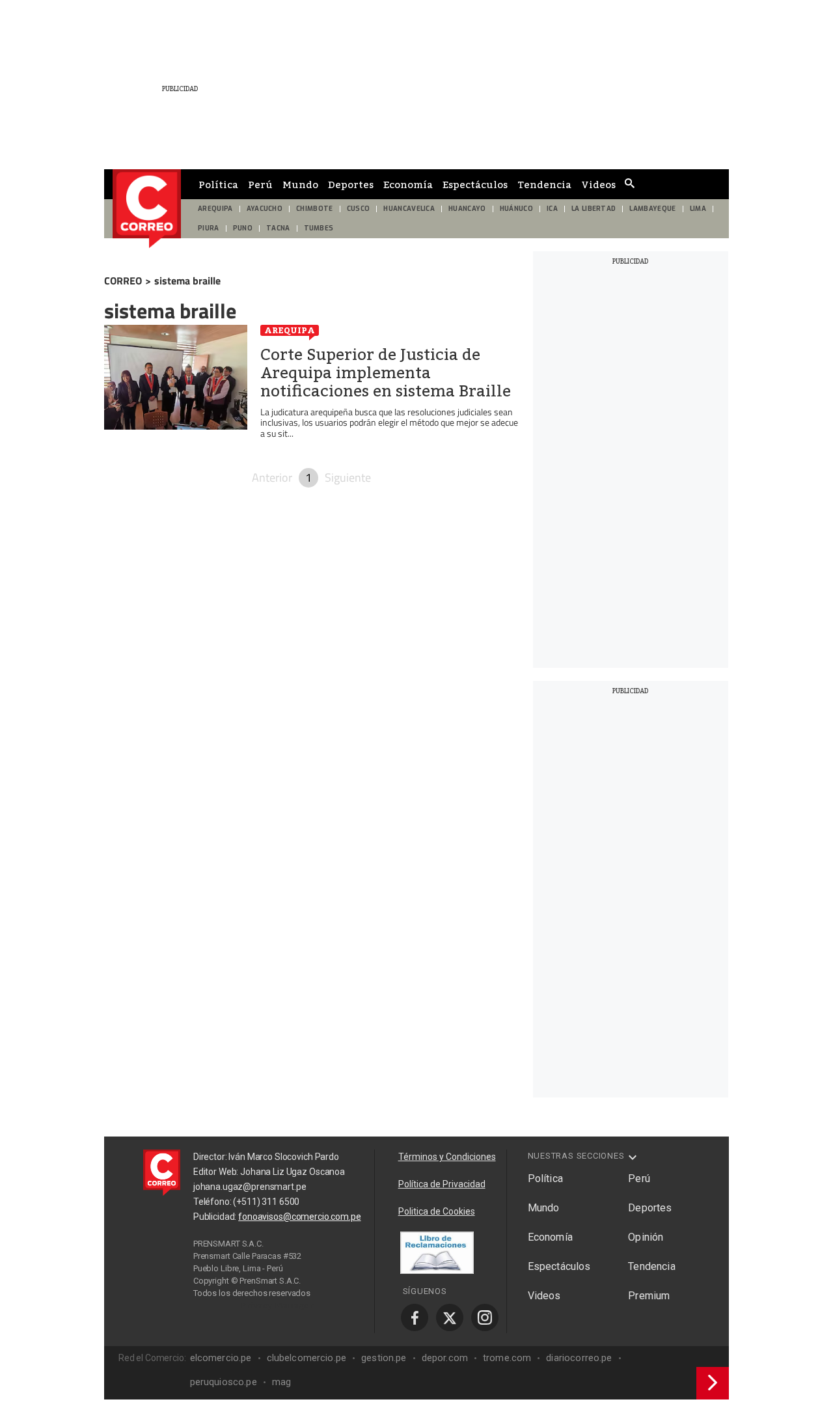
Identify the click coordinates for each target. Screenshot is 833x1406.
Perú (260, 184)
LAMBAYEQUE (652, 208)
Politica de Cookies (436, 1211)
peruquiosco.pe (223, 1382)
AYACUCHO (265, 208)
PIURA (208, 228)
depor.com (445, 1358)
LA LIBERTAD (593, 208)
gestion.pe (384, 1358)
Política (218, 184)
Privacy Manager (277, 1305)
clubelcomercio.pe (307, 1358)
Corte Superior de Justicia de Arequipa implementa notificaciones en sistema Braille (385, 373)
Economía (408, 184)
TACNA (278, 228)
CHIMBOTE (314, 208)
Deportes (351, 184)
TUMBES (319, 228)
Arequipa (289, 330)
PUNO (243, 228)
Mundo (300, 184)
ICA (552, 208)
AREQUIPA (215, 208)
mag (281, 1382)
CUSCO (358, 208)
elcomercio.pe (221, 1358)
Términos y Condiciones (447, 1156)
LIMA (698, 208)
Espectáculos (475, 184)
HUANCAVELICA (409, 208)
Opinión (645, 1237)
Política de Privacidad (441, 1184)
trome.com (507, 1358)
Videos (598, 184)
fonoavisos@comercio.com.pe (299, 1216)
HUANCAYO (467, 208)
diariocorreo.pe (579, 1358)
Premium (649, 1295)
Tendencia (544, 184)
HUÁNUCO (516, 208)
